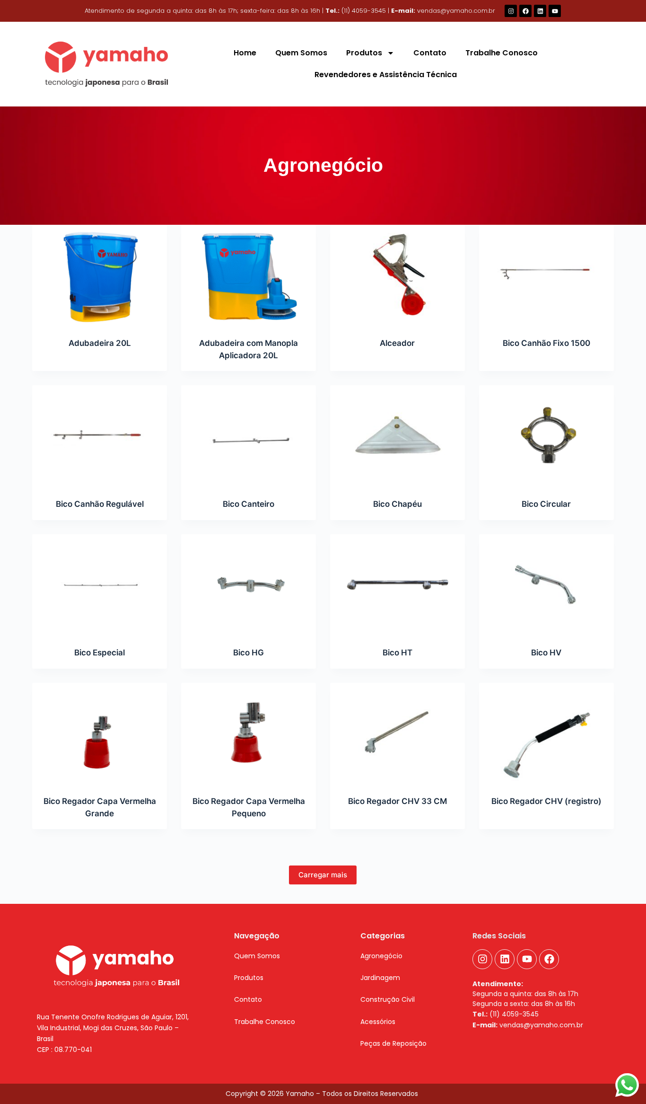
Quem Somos (301, 52)
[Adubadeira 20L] (99, 275)
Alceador (397, 343)
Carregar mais (322, 874)
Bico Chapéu (397, 504)
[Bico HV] (546, 585)
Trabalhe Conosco (501, 52)
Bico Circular (546, 504)
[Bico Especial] (99, 585)
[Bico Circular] (546, 435)
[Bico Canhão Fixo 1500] (546, 275)
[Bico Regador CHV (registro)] (546, 733)
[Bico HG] (248, 585)
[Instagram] (511, 11)
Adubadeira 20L (100, 343)
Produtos (364, 52)
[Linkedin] (540, 11)
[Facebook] (525, 11)
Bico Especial (99, 652)
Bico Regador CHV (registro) (546, 801)
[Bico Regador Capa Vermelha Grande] (99, 733)
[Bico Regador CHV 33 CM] (397, 733)
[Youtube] (555, 11)
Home (245, 52)
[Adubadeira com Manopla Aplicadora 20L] (248, 275)
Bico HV (546, 652)
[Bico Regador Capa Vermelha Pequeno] (248, 733)
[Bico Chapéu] (397, 435)
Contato (429, 52)
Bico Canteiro (248, 504)
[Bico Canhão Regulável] (99, 435)
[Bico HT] (397, 585)
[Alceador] (397, 275)
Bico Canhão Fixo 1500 (546, 343)
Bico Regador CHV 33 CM (397, 801)
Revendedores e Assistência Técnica (385, 74)
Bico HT (397, 652)
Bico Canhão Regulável (100, 504)
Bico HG (248, 652)
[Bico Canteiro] (248, 435)
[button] (248, 977)
